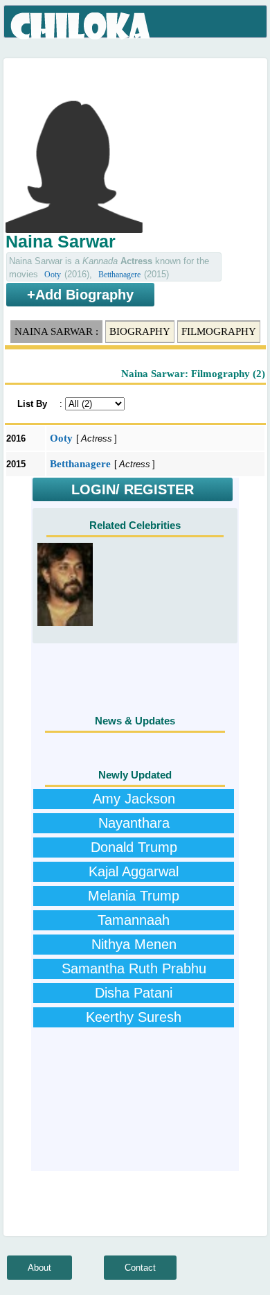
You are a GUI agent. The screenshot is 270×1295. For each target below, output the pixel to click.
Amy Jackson (134, 798)
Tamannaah (134, 920)
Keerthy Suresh (133, 1017)
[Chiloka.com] (81, 26)
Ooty (52, 274)
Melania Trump (133, 895)
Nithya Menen (134, 944)
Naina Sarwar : (56, 331)
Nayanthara (134, 823)
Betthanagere (119, 274)
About (39, 1267)
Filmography (218, 331)
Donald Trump (134, 847)
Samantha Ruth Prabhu (134, 968)
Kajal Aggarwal (134, 871)
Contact (140, 1267)
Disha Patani (133, 992)
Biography (139, 331)
